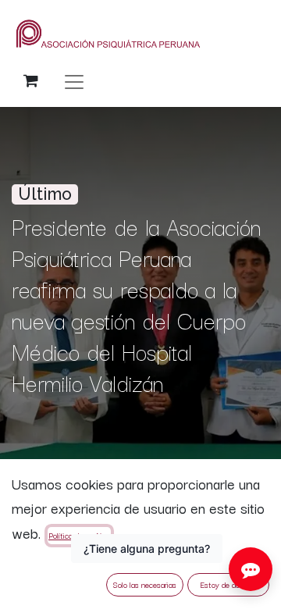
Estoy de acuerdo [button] (229, 584)
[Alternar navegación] (74, 81)
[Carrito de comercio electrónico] (30, 80)
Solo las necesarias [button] (144, 584)
